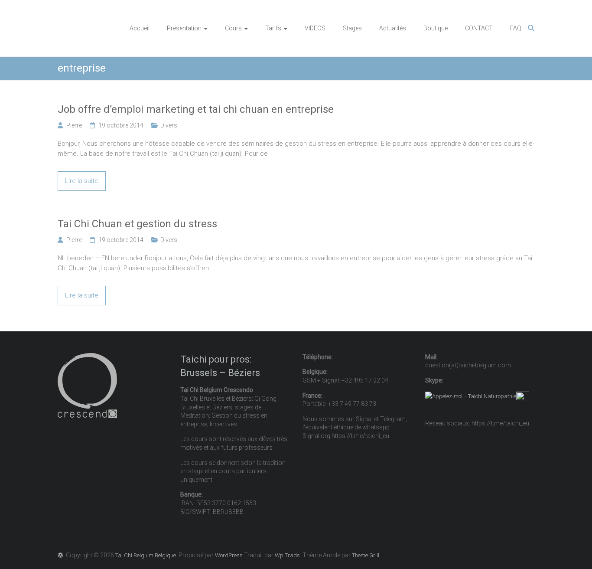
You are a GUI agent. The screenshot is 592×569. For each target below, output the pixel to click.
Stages (352, 28)
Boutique (435, 28)
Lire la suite (81, 181)
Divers (168, 125)
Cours (233, 28)
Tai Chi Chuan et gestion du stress (137, 224)
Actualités (392, 28)
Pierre (74, 125)
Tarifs (273, 28)
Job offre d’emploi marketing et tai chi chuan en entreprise (196, 109)
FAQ (515, 28)
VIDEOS (315, 28)
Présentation (184, 28)
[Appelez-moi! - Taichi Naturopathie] (470, 396)
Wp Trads (287, 555)
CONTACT (479, 28)
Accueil (140, 28)
